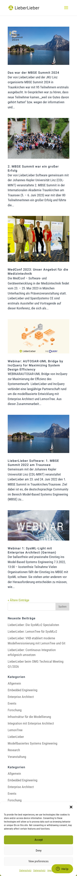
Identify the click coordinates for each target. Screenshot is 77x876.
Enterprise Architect (21, 697)
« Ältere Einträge (18, 600)
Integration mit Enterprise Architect (31, 723)
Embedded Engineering (22, 690)
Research (14, 750)
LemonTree (15, 730)
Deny (38, 850)
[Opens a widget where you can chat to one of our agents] (62, 869)
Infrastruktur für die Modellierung (29, 717)
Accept (39, 840)
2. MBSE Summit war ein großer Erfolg (33, 168)
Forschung (15, 710)
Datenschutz (25, 870)
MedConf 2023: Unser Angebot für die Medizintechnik (38, 271)
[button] (71, 807)
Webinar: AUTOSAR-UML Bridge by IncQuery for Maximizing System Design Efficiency (35, 365)
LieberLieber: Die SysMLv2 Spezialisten (33, 625)
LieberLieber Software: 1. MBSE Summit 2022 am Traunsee (33, 462)
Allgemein (14, 683)
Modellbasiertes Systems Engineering (32, 743)
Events (12, 703)
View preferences (38, 861)
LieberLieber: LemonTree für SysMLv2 (32, 631)
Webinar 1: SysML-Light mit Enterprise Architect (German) (32, 550)
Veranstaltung (17, 757)
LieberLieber (16, 737)
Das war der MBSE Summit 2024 (33, 72)
